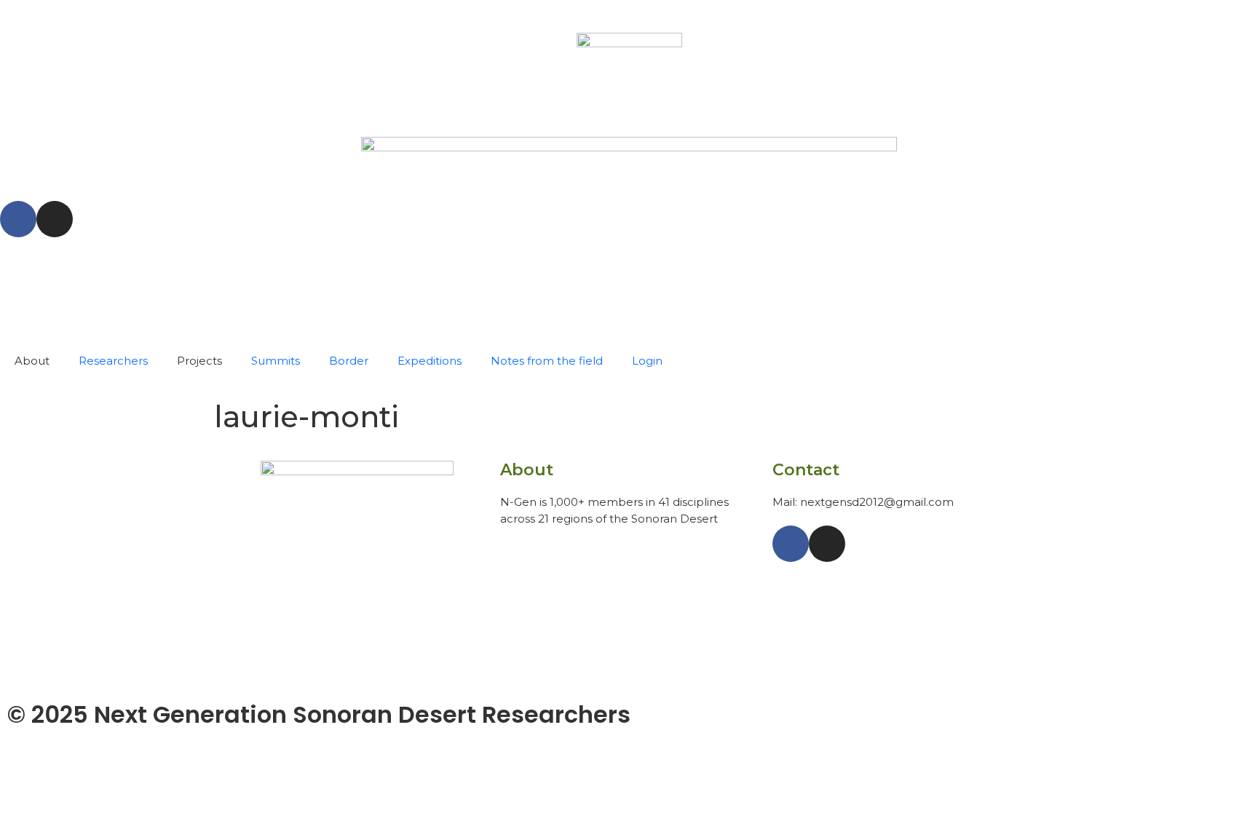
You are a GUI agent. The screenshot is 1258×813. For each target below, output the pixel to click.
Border (348, 361)
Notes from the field (547, 361)
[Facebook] (18, 219)
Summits (275, 361)
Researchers (113, 361)
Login (647, 361)
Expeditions (429, 361)
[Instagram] (54, 219)
